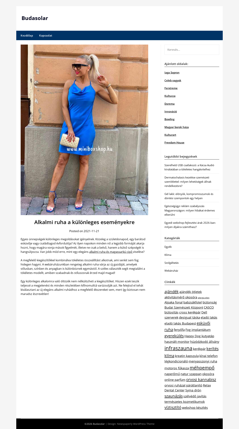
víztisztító (172, 407)
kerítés (212, 348)
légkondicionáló (176, 361)
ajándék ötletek (190, 292)
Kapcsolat (45, 35)
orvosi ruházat (174, 385)
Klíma (167, 255)
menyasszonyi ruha (203, 361)
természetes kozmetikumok (184, 402)
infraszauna (178, 348)
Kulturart (170, 135)
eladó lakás (209, 317)
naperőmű (172, 374)
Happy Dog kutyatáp (199, 336)
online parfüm (174, 380)
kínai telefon (208, 356)
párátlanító (194, 385)
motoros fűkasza (176, 368)
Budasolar (35, 18)
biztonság (210, 302)
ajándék (171, 291)
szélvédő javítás (194, 396)
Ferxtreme (171, 88)
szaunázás (173, 396)
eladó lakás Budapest (180, 323)
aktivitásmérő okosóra (180, 297)
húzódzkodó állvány (204, 342)
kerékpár (199, 349)
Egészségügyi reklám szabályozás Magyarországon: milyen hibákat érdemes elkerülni (189, 210)
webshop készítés (195, 407)
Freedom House (174, 142)
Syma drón (193, 390)
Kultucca (169, 96)
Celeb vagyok (172, 80)
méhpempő (202, 367)
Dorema (169, 103)
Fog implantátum (198, 330)
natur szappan (191, 374)
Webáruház (171, 270)
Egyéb (168, 246)
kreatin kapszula (187, 356)
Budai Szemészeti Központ (183, 307)
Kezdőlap (27, 35)
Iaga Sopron (172, 72)
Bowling (169, 119)
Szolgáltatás (171, 262)
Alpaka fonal (173, 302)
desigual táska (189, 317)
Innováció (170, 111)
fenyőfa (179, 330)
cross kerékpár (190, 312)
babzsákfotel (192, 302)
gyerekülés (174, 335)
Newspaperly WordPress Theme (135, 423)
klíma (169, 355)
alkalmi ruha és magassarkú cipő (111, 252)
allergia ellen (203, 298)
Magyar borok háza (176, 127)
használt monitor (176, 342)
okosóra (208, 374)
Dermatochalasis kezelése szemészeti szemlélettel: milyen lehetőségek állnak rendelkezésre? (187, 182)
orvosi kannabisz (201, 379)
